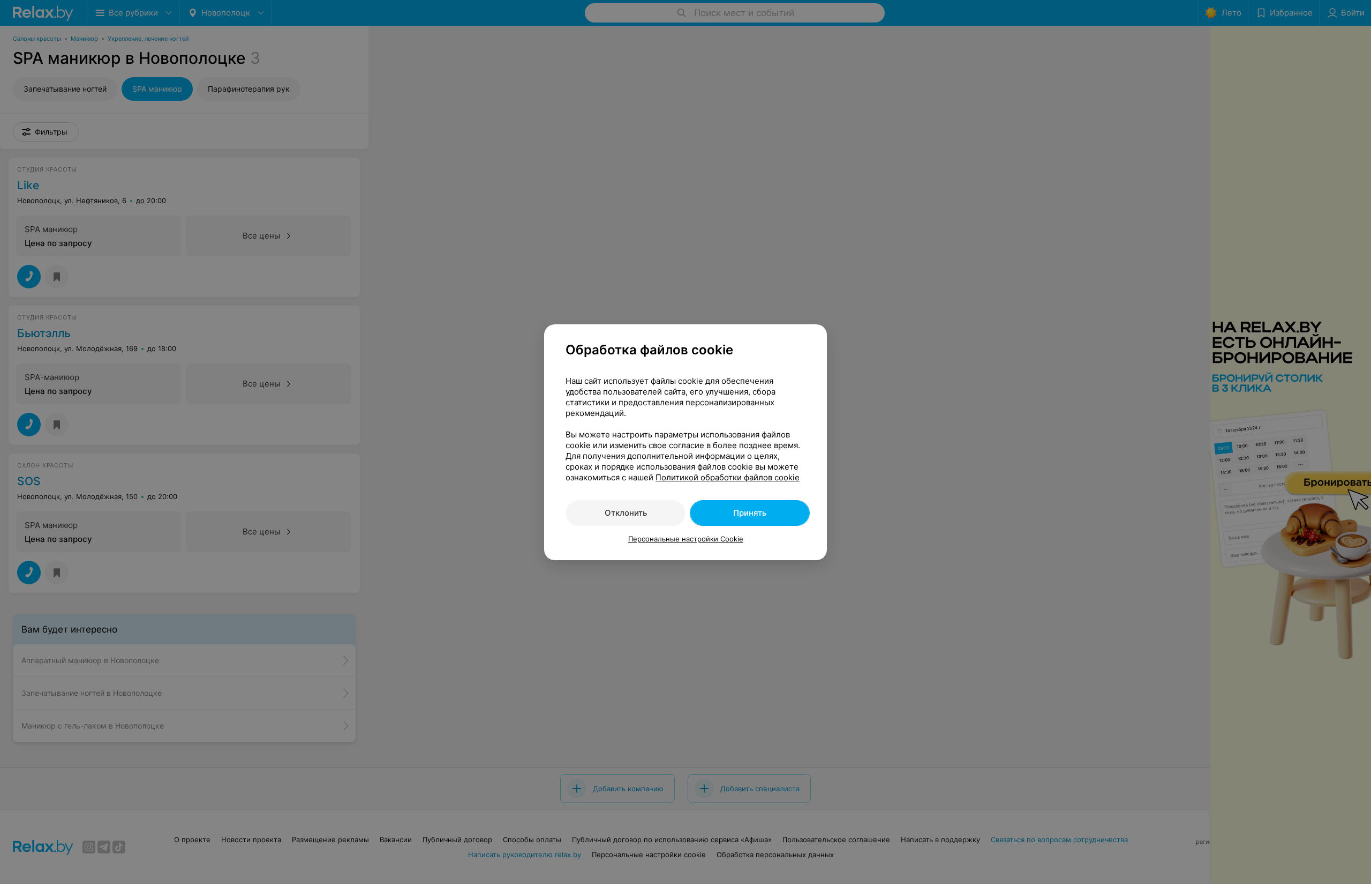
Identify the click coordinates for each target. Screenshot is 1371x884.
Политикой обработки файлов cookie (728, 477)
